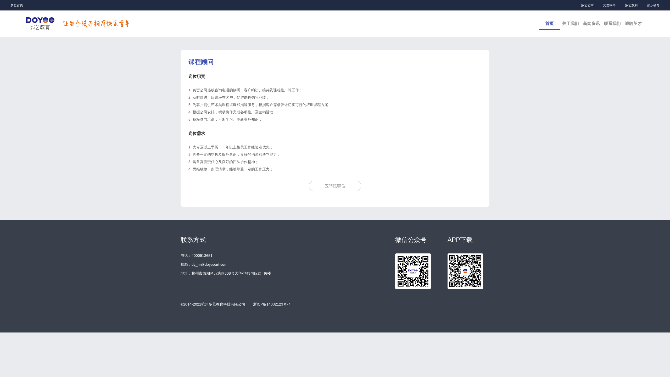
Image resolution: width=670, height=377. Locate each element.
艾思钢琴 (609, 5)
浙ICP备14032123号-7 (271, 304)
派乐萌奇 (653, 5)
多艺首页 (16, 5)
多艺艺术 (587, 5)
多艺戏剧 (631, 5)
